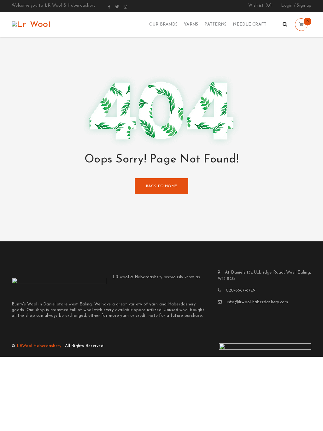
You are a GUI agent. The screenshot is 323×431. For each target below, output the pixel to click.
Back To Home (161, 186)
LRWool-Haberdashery (39, 346)
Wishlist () (260, 5)
